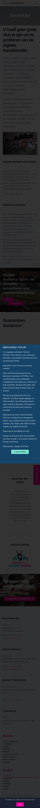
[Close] (36, 347)
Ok (20, 804)
